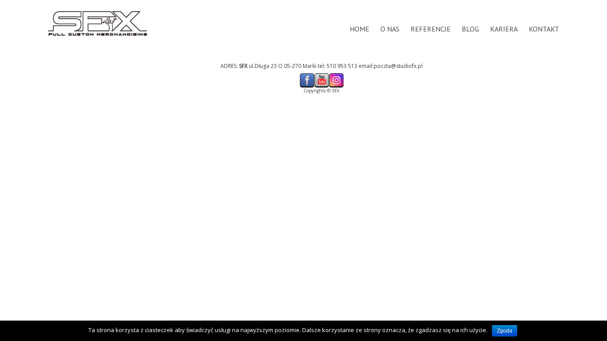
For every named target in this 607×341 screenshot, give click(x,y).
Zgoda (504, 331)
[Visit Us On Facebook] (307, 75)
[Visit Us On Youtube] (321, 75)
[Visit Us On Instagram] (336, 75)
